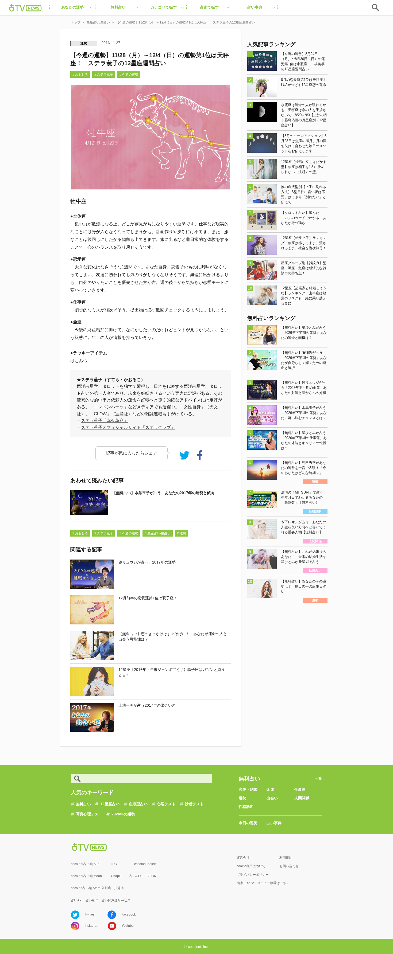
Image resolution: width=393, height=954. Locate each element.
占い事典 (274, 823)
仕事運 (300, 789)
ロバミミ (116, 864)
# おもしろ (80, 74)
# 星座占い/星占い (158, 533)
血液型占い (138, 804)
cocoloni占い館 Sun (85, 864)
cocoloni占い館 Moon (86, 876)
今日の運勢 (248, 823)
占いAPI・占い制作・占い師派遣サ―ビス (100, 900)
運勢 (83, 43)
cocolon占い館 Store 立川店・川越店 (97, 888)
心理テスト (166, 804)
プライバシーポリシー (253, 875)
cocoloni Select (145, 864)
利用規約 (285, 857)
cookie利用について (251, 866)
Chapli (116, 876)
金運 (270, 789)
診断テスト (194, 804)
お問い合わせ (289, 866)
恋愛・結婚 (248, 789)
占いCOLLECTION (142, 876)
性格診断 (246, 806)
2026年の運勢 (123, 814)
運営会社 (243, 857)
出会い (272, 798)
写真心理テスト (89, 814)
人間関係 (301, 798)
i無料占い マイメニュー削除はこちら (263, 883)
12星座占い (110, 804)
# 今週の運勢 (129, 74)
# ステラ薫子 (103, 74)
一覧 (318, 778)
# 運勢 (181, 533)
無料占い (83, 804)
